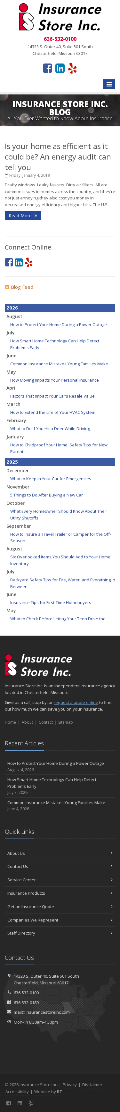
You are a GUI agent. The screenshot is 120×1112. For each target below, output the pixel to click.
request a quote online (76, 702)
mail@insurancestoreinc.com (42, 1012)
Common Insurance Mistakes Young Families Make (59, 364)
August (14, 316)
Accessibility (17, 1091)
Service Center (21, 880)
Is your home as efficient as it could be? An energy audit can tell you (58, 156)
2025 (12, 462)
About (27, 722)
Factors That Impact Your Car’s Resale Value (52, 396)
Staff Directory (21, 933)
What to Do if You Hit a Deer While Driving (50, 428)
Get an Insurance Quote (30, 906)
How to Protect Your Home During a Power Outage (58, 324)
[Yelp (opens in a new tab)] (72, 68)
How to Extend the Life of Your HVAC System (52, 412)
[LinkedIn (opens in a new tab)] (60, 68)
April (11, 388)
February (16, 420)
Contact (46, 722)
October (15, 503)
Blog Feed (22, 287)
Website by (48, 1091)
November (17, 487)
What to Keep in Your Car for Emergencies (50, 478)
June (11, 356)
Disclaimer (92, 1084)
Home (10, 722)
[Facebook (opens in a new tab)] (47, 68)
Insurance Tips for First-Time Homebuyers (50, 602)
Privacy (70, 1084)
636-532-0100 (26, 993)
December (17, 470)
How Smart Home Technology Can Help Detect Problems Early (51, 786)
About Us (16, 853)
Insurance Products (26, 893)
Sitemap (65, 722)
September (18, 526)
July (10, 333)
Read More (21, 216)
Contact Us (17, 866)
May (11, 372)
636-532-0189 (26, 1002)
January (15, 437)
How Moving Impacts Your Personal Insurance (54, 380)
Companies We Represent (32, 920)
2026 (12, 307)
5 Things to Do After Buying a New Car (46, 495)
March (13, 404)
